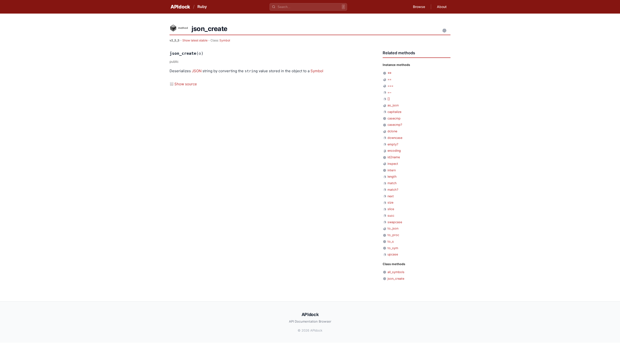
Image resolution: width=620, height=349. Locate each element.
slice (391, 209)
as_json (393, 105)
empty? (393, 144)
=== (390, 86)
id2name (394, 157)
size (390, 202)
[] (389, 99)
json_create (396, 278)
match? (393, 189)
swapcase (395, 222)
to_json (393, 228)
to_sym (393, 248)
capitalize (394, 112)
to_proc (393, 235)
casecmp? (395, 125)
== (389, 79)
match (392, 183)
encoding (394, 150)
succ (391, 215)
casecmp (394, 118)
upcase (393, 254)
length (392, 176)
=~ (389, 92)
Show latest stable (195, 40)
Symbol (224, 40)
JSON (197, 71)
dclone (392, 131)
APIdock (180, 7)
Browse (419, 7)
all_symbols (396, 272)
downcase (395, 138)
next (391, 196)
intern (392, 170)
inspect (393, 164)
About (442, 7)
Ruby (202, 6)
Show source (185, 84)
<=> (390, 73)
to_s (391, 241)
